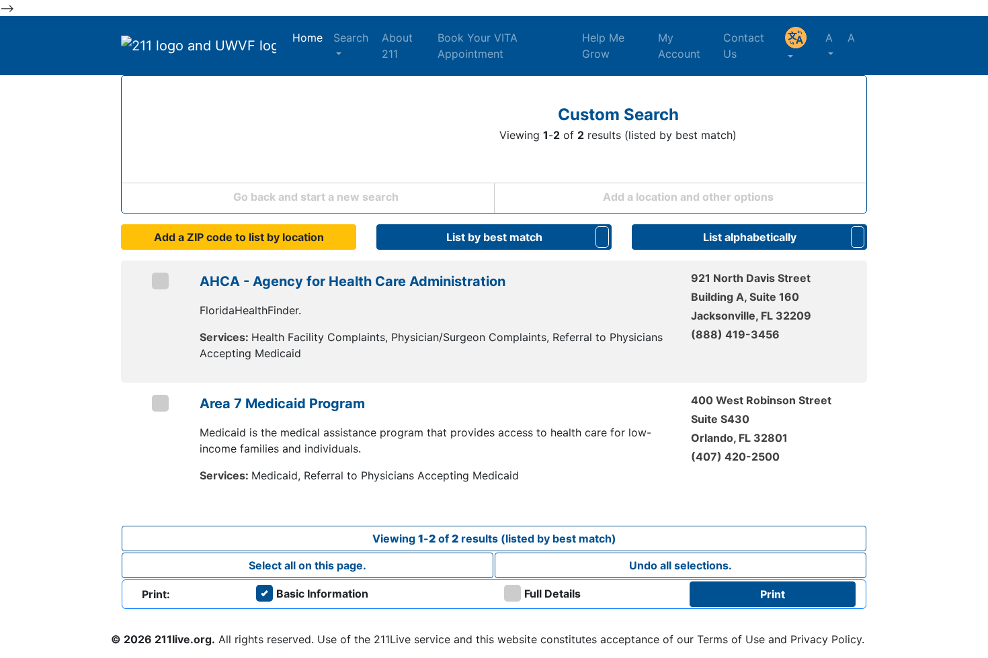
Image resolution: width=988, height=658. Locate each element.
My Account (679, 45)
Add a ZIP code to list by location (239, 237)
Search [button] (350, 37)
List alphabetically (749, 237)
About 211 (397, 45)
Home (307, 37)
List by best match (494, 237)
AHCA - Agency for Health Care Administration (352, 281)
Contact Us (743, 45)
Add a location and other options (687, 196)
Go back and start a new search (315, 196)
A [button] (840, 37)
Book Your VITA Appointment (478, 45)
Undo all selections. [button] (680, 565)
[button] (799, 45)
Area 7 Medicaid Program (282, 403)
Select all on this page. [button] (307, 565)
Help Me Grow (603, 45)
